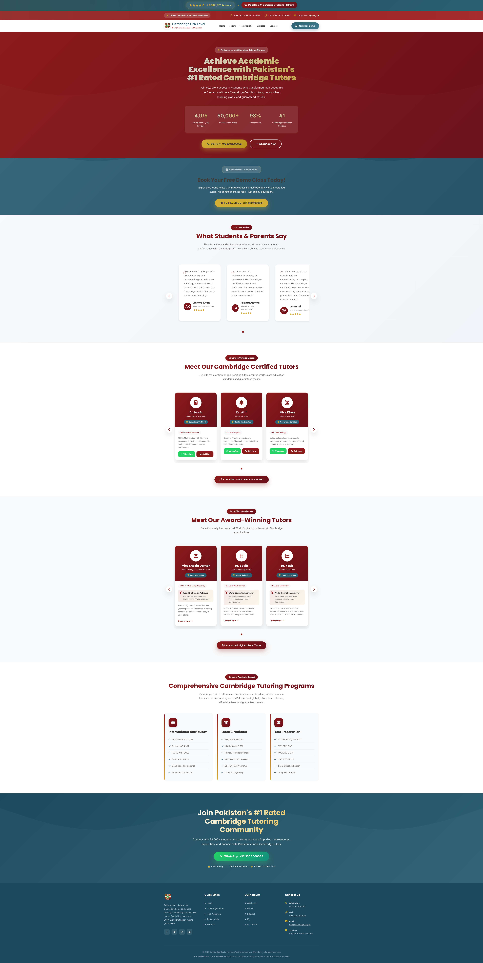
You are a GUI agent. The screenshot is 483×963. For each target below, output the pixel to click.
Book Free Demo (306, 26)
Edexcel (251, 914)
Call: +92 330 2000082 (279, 15)
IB (248, 919)
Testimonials (246, 26)
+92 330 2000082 (297, 906)
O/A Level (251, 903)
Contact (273, 26)
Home (222, 26)
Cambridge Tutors (215, 908)
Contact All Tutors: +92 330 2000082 (243, 479)
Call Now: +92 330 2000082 (226, 144)
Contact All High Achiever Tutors (243, 645)
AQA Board (252, 924)
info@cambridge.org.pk (308, 15)
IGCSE (250, 908)
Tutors (232, 26)
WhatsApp (188, 454)
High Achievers (214, 914)
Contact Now (184, 621)
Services (261, 26)
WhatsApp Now (267, 144)
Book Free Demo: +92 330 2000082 (243, 203)
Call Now (206, 454)
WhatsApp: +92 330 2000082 (247, 15)
